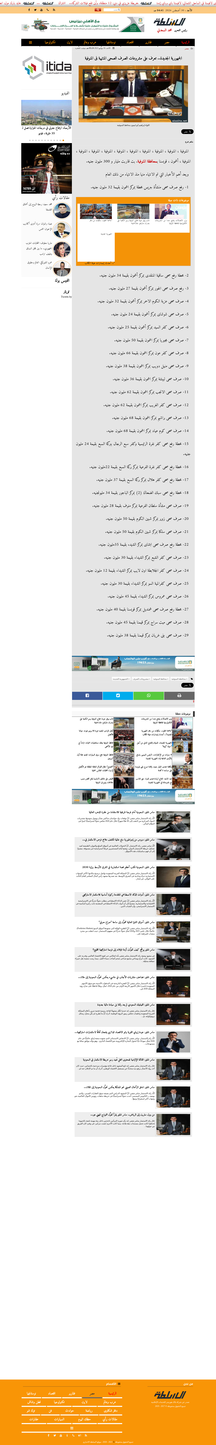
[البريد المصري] (46, 168)
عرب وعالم (90, 42)
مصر (167, 42)
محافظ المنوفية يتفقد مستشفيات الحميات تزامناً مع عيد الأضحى (95, 744)
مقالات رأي (60, 197)
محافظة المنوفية (147, 161)
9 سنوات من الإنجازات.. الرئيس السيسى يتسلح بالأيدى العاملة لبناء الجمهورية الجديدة (154, 756)
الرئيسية (185, 42)
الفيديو (65, 93)
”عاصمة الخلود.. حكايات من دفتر (101, 220)
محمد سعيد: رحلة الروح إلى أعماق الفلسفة (37, 207)
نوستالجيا (111, 42)
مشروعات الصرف (140, 679)
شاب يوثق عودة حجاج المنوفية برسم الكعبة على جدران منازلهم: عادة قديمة (133, 222)
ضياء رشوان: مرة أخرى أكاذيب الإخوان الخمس (37, 226)
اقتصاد (130, 42)
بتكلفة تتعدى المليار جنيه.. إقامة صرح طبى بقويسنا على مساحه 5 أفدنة (153, 768)
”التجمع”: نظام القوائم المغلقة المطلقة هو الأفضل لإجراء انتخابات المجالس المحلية (95, 768)
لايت (70, 42)
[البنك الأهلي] (133, 665)
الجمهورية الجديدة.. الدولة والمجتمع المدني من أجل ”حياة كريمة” (154, 744)
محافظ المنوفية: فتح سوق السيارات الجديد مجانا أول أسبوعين (95, 756)
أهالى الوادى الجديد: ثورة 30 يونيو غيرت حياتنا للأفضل (96, 733)
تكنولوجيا (50, 42)
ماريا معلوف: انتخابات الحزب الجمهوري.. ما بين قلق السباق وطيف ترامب (39, 248)
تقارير (148, 42)
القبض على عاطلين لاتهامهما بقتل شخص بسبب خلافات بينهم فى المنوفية (97, 780)
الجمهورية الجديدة (106, 234)
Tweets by (66, 296)
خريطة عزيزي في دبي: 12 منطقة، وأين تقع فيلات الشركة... (129, 3)
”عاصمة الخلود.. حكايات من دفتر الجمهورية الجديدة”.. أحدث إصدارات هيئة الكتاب (157, 733)
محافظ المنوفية (160, 679)
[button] (63, 140)
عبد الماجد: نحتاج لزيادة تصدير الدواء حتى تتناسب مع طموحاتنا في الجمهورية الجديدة (154, 780)
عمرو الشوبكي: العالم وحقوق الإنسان (39, 265)
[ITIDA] (46, 67)
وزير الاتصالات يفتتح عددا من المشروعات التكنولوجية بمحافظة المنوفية (171, 222)
